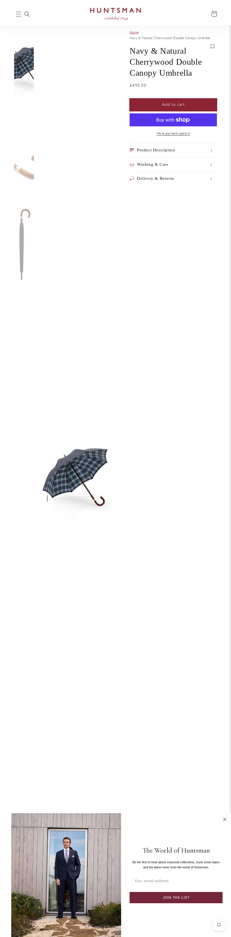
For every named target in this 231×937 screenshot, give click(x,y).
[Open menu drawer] (18, 14)
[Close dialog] (224, 819)
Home (134, 32)
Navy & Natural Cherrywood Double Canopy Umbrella (170, 38)
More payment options (173, 133)
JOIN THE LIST (176, 898)
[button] (27, 14)
